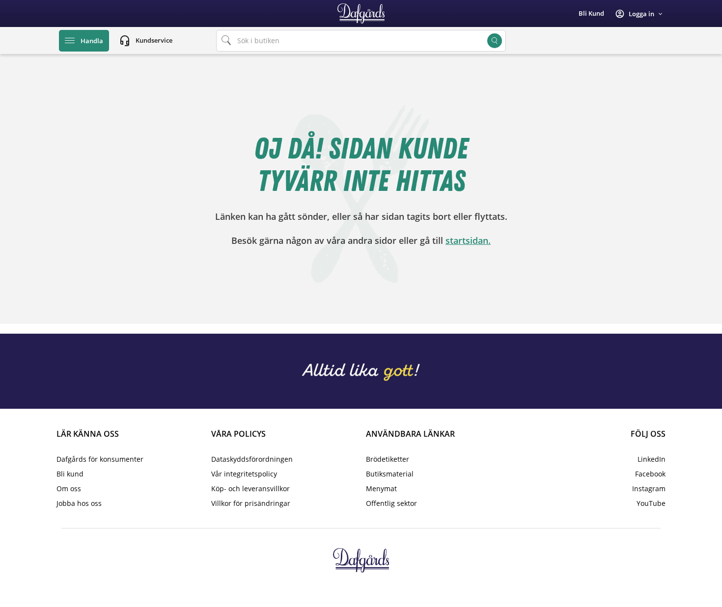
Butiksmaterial (390, 473)
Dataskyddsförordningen (252, 459)
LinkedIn (652, 459)
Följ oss (648, 433)
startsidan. (468, 240)
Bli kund (591, 13)
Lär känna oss (87, 433)
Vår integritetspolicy (244, 473)
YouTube (651, 503)
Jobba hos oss (79, 503)
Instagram (649, 488)
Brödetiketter (387, 459)
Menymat (381, 488)
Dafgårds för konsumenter (99, 459)
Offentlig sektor (391, 503)
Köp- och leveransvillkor (250, 488)
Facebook (650, 473)
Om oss (68, 488)
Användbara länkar (410, 433)
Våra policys (238, 433)
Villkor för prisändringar (250, 503)
